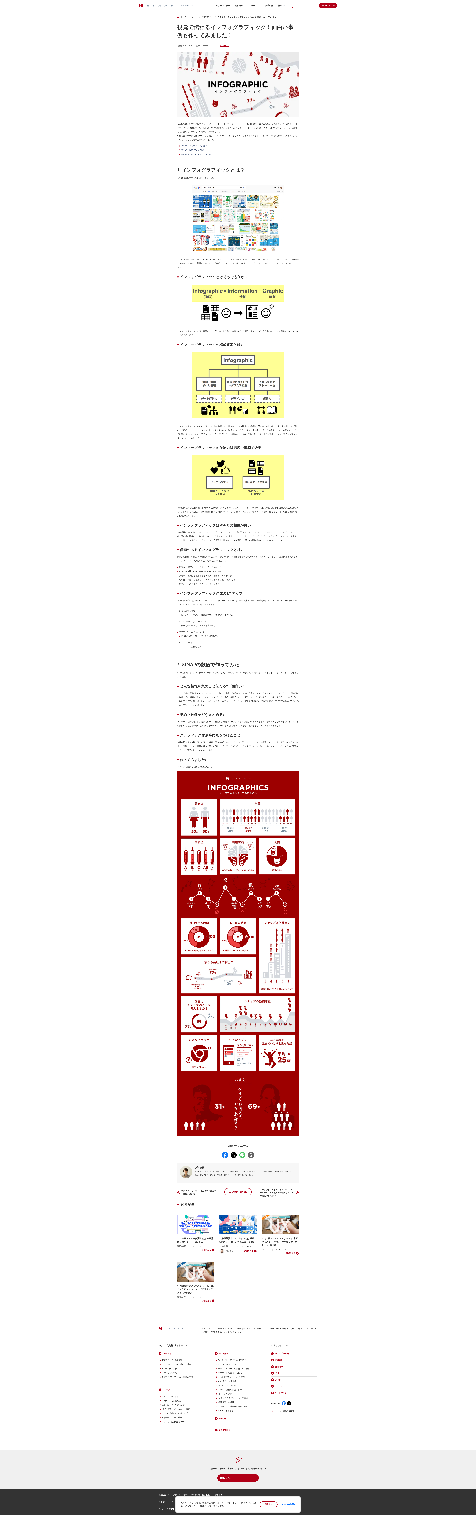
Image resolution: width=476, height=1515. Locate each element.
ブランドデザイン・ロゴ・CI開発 (233, 1398)
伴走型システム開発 (227, 1385)
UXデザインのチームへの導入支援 (177, 1377)
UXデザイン (207, 17)
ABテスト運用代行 (170, 1396)
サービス (254, 6)
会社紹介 (239, 6)
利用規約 (162, 1502)
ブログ (292, 6)
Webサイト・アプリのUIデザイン (233, 1360)
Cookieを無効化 (289, 1504)
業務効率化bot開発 (226, 1402)
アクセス (219, 1495)
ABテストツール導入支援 (173, 1405)
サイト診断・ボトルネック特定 (176, 1409)
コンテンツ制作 (225, 1394)
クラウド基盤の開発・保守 (230, 1390)
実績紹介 (269, 6)
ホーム (184, 17)
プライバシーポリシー (230, 1503)
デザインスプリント (171, 1373)
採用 (280, 6)
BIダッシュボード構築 (172, 1417)
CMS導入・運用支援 (227, 1381)
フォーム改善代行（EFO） (174, 1422)
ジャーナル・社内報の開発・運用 (233, 1406)
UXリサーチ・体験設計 (172, 1360)
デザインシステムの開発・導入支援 (234, 1369)
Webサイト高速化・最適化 (230, 1373)
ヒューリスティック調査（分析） (177, 1364)
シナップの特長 (223, 6)
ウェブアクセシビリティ (229, 1364)
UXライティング (169, 1369)
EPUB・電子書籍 (225, 1411)
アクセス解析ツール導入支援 (175, 1413)
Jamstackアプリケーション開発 (231, 1377)
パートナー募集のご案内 (284, 1411)
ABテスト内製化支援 (171, 1401)
